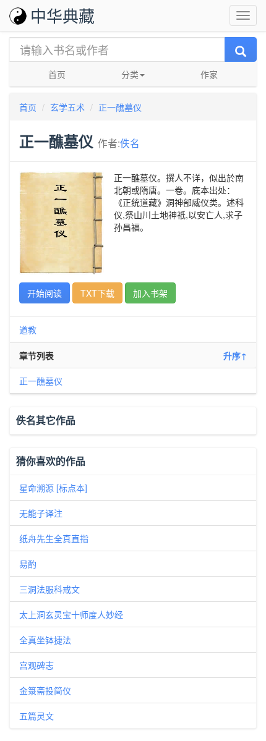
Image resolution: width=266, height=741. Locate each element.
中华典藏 (62, 15)
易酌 (27, 563)
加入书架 (150, 293)
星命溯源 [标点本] (53, 487)
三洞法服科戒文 (49, 589)
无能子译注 (40, 513)
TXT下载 (97, 293)
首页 (57, 74)
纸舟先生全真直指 (53, 538)
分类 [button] (130, 74)
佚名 (130, 143)
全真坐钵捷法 (45, 639)
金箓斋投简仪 (45, 690)
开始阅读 (44, 293)
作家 (209, 74)
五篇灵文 (36, 715)
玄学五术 (67, 107)
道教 (27, 329)
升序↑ (235, 355)
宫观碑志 (36, 665)
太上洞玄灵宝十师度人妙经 (71, 614)
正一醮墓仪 (120, 107)
